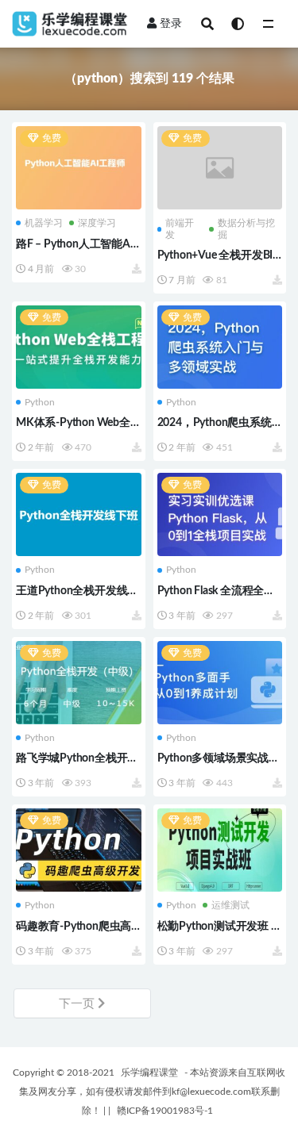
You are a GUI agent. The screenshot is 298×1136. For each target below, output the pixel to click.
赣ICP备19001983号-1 (165, 1110)
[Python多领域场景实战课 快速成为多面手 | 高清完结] (220, 682)
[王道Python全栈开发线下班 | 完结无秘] (78, 514)
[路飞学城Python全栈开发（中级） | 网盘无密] (78, 682)
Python (40, 402)
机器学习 (44, 223)
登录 (171, 23)
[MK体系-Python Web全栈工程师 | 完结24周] (78, 347)
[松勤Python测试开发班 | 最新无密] (220, 850)
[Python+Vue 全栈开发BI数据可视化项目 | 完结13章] (220, 167)
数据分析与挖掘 (246, 228)
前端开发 (179, 228)
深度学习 (97, 223)
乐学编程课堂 (149, 1072)
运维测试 (230, 905)
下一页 (78, 1004)
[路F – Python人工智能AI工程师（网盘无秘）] (78, 167)
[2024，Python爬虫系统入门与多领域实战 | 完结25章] (220, 347)
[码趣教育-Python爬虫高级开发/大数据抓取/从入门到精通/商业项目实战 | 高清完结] (78, 850)
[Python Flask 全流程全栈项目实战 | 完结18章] (220, 514)
